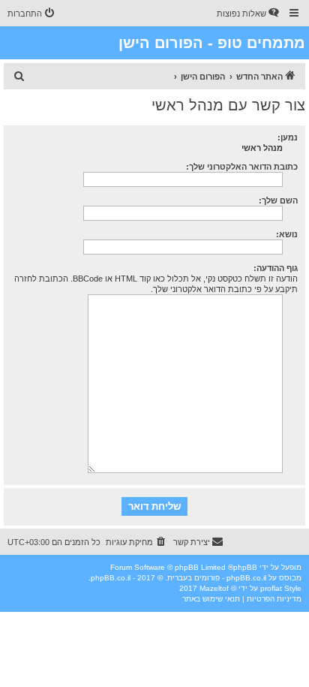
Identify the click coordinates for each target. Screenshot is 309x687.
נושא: (287, 234)
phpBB (245, 567)
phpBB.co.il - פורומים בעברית (216, 578)
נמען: (288, 137)
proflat (271, 588)
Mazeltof (214, 588)
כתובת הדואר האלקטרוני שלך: (242, 166)
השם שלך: (278, 200)
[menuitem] (249, 14)
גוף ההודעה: (276, 268)
